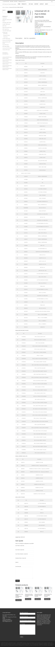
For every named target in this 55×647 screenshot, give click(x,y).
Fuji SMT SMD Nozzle (6, 24)
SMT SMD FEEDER (6, 46)
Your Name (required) (19, 545)
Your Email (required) (19, 549)
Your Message (18, 566)
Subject (16, 562)
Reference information (5, 53)
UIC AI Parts (5, 33)
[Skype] (45, 34)
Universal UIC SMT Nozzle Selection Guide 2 (7, 69)
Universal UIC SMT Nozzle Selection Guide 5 (7, 61)
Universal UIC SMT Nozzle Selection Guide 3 (7, 66)
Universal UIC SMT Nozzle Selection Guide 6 (7, 58)
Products (6, 7)
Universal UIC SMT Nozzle (7, 48)
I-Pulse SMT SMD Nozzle (7, 30)
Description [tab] (18, 38)
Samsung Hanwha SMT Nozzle (7, 42)
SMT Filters (4, 25)
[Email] (43, 34)
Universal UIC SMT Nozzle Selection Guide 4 (7, 63)
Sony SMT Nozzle (6, 44)
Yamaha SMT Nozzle (6, 49)
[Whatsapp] (41, 34)
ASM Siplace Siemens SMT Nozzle (7, 20)
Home (4, 7)
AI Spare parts (48, 29)
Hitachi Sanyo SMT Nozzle (7, 27)
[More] (46, 34)
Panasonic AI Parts (6, 35)
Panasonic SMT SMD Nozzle (7, 40)
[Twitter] (37, 34)
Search (4, 10)
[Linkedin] (39, 34)
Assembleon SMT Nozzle (7, 22)
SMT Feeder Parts (6, 29)
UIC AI (40, 31)
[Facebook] (35, 34)
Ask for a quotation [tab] (29, 38)
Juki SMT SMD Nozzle (6, 38)
